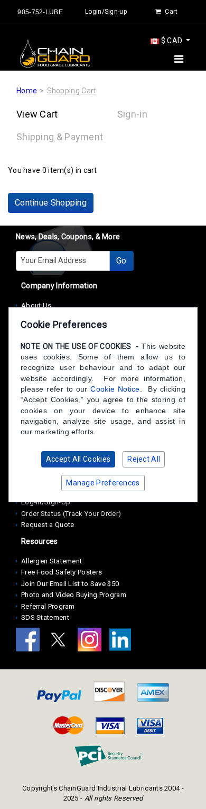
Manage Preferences (102, 483)
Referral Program (48, 606)
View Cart (37, 114)
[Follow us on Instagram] (93, 641)
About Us (36, 305)
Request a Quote (47, 525)
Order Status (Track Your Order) (71, 514)
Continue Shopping (51, 203)
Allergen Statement (51, 561)
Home (26, 90)
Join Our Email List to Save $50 (70, 584)
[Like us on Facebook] (31, 641)
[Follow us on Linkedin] (122, 641)
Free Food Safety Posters (61, 572)
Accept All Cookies (78, 459)
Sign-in (132, 114)
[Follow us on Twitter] (61, 641)
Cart (170, 11)
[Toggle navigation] (178, 59)
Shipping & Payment (59, 136)
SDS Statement (45, 617)
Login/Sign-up (106, 11)
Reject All (143, 459)
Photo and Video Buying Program (73, 595)
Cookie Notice (114, 389)
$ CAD (171, 40)
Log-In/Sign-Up (45, 502)
